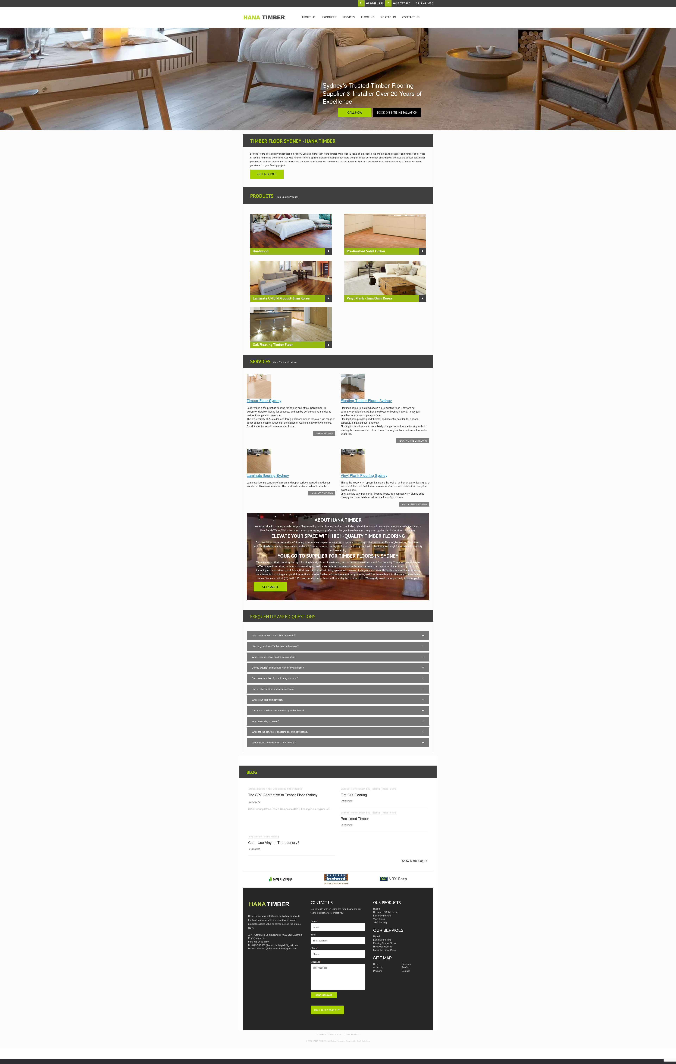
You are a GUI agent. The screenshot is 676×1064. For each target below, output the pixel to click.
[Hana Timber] (269, 17)
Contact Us (410, 17)
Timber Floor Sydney (264, 400)
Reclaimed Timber (355, 818)
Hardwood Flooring (382, 946)
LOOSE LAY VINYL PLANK (329, 1034)
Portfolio (388, 17)
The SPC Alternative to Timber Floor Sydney (283, 794)
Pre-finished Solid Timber (366, 251)
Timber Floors (324, 433)
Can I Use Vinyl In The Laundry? (273, 842)
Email (314, 934)
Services (349, 17)
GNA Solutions (363, 1041)
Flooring (367, 17)
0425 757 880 (258, 945)
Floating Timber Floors (413, 440)
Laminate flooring (322, 493)
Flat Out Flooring (354, 794)
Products (329, 17)
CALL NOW (354, 112)
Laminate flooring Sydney (268, 475)
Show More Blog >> (415, 860)
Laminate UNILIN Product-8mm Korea (281, 298)
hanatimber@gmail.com (285, 948)
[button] (338, 635)
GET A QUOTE (266, 174)
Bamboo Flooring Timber (260, 788)
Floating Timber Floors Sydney (366, 400)
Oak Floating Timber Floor (273, 344)
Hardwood (260, 251)
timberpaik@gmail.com (286, 945)
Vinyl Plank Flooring (414, 504)
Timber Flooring (294, 788)
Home (376, 964)
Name (314, 921)
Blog (275, 788)
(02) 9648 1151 (258, 938)
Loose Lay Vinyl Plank (384, 950)
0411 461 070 (258, 948)
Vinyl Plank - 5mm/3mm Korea (369, 298)
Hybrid (376, 936)
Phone (314, 948)
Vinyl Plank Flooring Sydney (364, 475)
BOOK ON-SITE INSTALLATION (397, 112)
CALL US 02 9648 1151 (327, 1010)
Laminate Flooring (382, 939)
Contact (406, 970)
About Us (308, 17)
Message (316, 961)
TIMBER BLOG (352, 1034)
